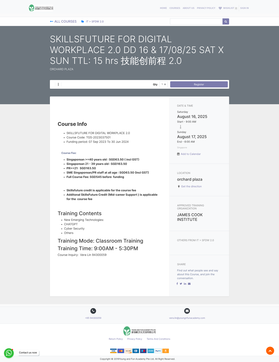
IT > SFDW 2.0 (94, 21)
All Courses (66, 21)
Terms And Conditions (158, 339)
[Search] (225, 21)
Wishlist (230, 8)
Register (199, 84)
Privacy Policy (134, 339)
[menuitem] (163, 8)
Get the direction (191, 186)
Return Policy (116, 339)
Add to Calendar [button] (191, 154)
